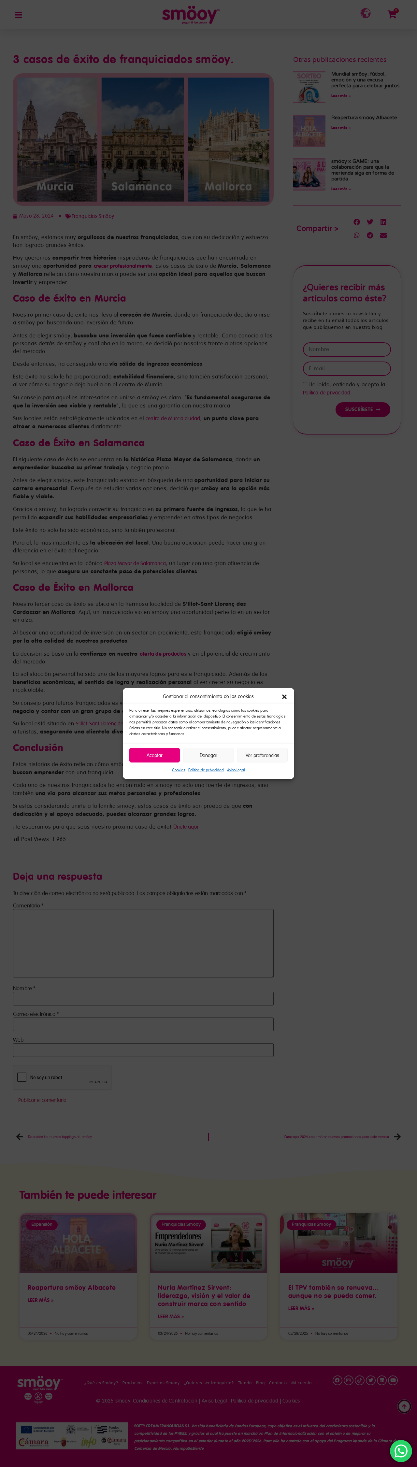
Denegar (208, 755)
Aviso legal (236, 770)
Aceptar (155, 755)
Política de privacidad (206, 770)
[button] (284, 696)
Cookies (178, 770)
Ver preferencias (262, 755)
